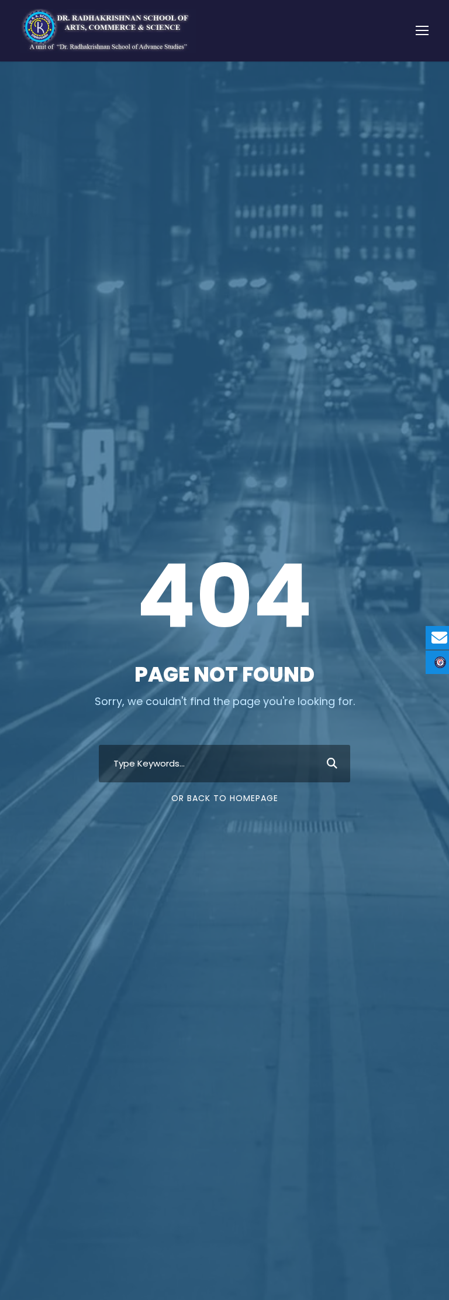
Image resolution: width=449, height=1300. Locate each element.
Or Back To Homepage (224, 798)
